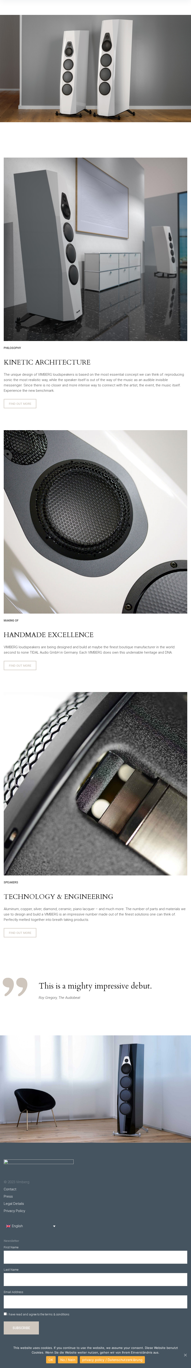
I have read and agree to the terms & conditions (38, 1314)
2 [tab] (95, 125)
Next (184, 68)
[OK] (185, 1355)
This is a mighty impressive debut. (95, 986)
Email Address (13, 1292)
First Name (11, 1247)
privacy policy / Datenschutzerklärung (112, 1360)
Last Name (11, 1269)
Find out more (20, 403)
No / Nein (67, 1360)
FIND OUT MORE (20, 665)
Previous (7, 68)
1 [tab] (91, 125)
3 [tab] (100, 125)
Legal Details (14, 1204)
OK (50, 1360)
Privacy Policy (14, 1211)
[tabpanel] (95, 68)
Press (8, 1196)
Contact (10, 1189)
